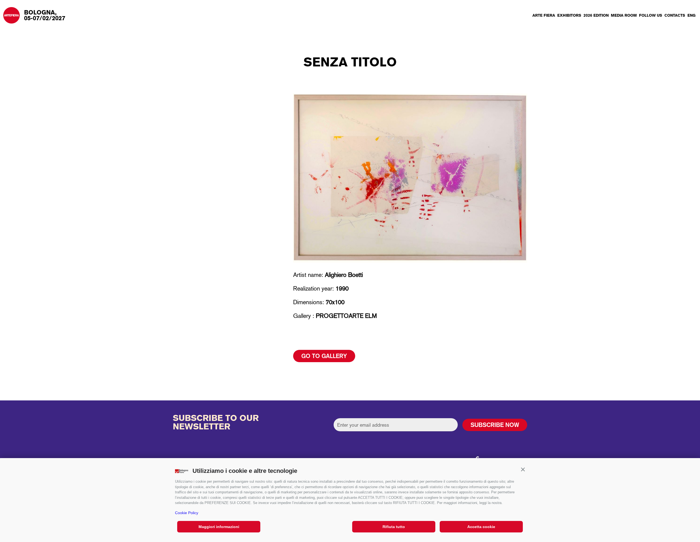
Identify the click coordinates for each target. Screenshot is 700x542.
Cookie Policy (186, 513)
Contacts (674, 15)
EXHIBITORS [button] (569, 15)
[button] (523, 469)
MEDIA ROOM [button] (624, 15)
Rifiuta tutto (394, 527)
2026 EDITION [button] (596, 15)
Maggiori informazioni (219, 527)
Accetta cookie (481, 527)
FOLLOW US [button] (650, 15)
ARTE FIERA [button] (543, 15)
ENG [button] (691, 15)
